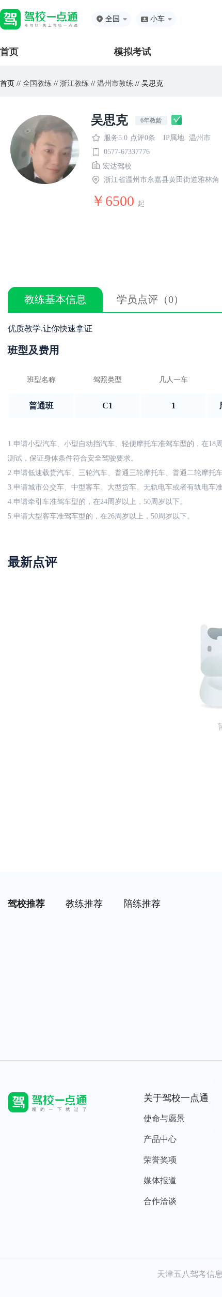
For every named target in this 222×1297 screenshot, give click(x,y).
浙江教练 (74, 83)
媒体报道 (160, 1180)
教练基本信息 (55, 299)
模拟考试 (132, 52)
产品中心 (160, 1139)
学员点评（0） (150, 299)
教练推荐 (84, 903)
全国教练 (37, 83)
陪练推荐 (142, 903)
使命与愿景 (164, 1118)
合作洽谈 (160, 1201)
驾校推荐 (26, 903)
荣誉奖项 (160, 1159)
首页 (9, 52)
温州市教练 (115, 83)
